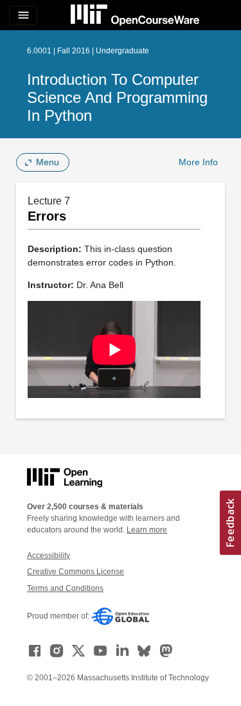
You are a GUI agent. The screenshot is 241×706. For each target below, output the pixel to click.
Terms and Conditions (65, 588)
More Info (198, 162)
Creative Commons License (75, 571)
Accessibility (48, 555)
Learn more (147, 529)
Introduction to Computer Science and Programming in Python (117, 97)
